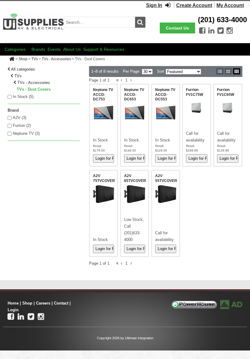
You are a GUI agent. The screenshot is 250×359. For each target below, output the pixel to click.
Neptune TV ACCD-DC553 (165, 94)
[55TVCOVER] (166, 193)
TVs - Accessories (56, 59)
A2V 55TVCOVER (166, 178)
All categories (23, 69)
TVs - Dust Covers (34, 89)
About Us (72, 49)
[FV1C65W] (227, 107)
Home (13, 303)
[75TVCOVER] (103, 193)
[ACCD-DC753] (103, 112)
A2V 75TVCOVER (104, 178)
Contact (61, 303)
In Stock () (23, 96)
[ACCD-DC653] (134, 112)
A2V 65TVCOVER (135, 178)
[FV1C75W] (196, 107)
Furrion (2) (22, 125)
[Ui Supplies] (33, 21)
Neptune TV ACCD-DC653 (134, 94)
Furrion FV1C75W (194, 92)
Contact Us (177, 28)
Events (54, 49)
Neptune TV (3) (26, 133)
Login (13, 310)
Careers (43, 303)
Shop (23, 59)
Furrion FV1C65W (225, 92)
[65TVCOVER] (134, 193)
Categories (15, 49)
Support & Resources (103, 49)
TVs (34, 59)
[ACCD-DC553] (166, 112)
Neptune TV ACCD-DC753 (103, 94)
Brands (38, 49)
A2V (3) (19, 117)
